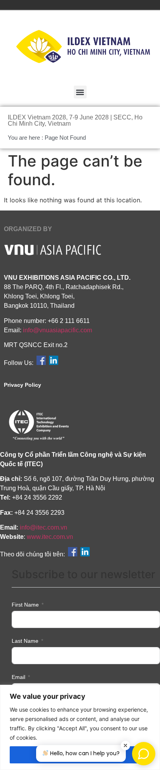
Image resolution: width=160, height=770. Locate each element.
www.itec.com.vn (50, 536)
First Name (25, 605)
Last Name (25, 641)
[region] (80, 727)
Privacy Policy (22, 385)
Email (18, 677)
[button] (80, 92)
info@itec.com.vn (43, 527)
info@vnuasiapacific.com (57, 330)
